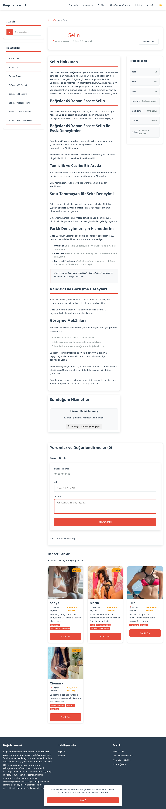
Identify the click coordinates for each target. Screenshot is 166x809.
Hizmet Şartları (119, 764)
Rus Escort (14, 58)
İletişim (138, 5)
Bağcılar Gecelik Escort (20, 111)
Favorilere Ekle (148, 41)
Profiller (101, 5)
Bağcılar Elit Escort (18, 94)
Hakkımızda (87, 5)
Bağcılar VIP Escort (18, 85)
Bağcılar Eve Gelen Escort (21, 120)
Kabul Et (83, 800)
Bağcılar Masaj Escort (19, 102)
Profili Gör (65, 636)
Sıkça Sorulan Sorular (120, 5)
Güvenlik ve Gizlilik (121, 760)
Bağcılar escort (14, 5)
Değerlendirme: (61, 468)
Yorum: (57, 496)
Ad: (55, 482)
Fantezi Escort (15, 76)
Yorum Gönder (105, 522)
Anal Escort (14, 67)
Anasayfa (73, 5)
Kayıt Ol (150, 5)
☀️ (160, 5)
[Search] (9, 32)
